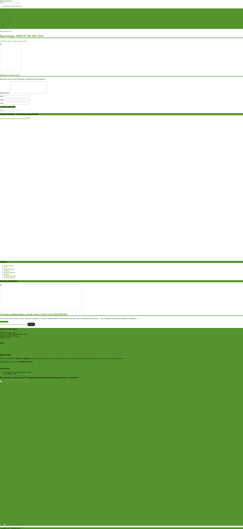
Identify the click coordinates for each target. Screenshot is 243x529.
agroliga (3, 348)
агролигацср (5, 351)
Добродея (117, 347)
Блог (5, 23)
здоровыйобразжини (31, 350)
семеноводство (150, 350)
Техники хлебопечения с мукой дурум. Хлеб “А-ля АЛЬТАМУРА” (34, 314)
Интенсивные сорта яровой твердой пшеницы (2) (13, 324)
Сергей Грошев (203, 347)
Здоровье (7, 270)
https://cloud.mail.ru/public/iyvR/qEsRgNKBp (14, 118)
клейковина (56, 351)
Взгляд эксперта (13, 16)
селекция (139, 350)
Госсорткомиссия (109, 347)
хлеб (189, 350)
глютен (12, 351)
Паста (159, 348)
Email (2, 100)
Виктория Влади (100, 347)
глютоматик (17, 351)
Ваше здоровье (8, 9)
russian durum (61, 348)
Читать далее (4, 322)
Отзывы (10, 21)
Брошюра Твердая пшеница (16, 14)
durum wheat (36, 348)
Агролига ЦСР (81, 347)
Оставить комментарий (18, 41)
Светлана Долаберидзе (180, 347)
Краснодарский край (140, 347)
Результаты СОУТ (6, 365)
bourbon (11, 347)
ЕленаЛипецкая (127, 347)
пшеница (97, 350)
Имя (2, 96)
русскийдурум (111, 350)
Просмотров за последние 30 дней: (15, 372)
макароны (65, 351)
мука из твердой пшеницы (81, 351)
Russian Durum (8, 24)
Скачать (31, 324)
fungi (43, 347)
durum (23, 348)
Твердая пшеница (9, 12)
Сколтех (216, 347)
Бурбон (92, 348)
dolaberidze (17, 347)
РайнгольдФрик (165, 347)
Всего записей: (9, 374)
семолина (162, 350)
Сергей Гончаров (195, 347)
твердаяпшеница (176, 350)
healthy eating (47, 347)
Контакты (7, 28)
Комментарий (5, 93)
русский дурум (127, 350)
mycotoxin (53, 347)
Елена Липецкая (16, 18)
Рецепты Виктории (14, 11)
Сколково (211, 347)
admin (9, 41)
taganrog (69, 348)
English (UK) (17, 6)
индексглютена (46, 351)
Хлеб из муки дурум (228, 347)
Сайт (1, 103)
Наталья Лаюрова (17, 19)
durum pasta (29, 347)
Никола (155, 347)
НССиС (149, 348)
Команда (6, 26)
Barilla (7, 347)
